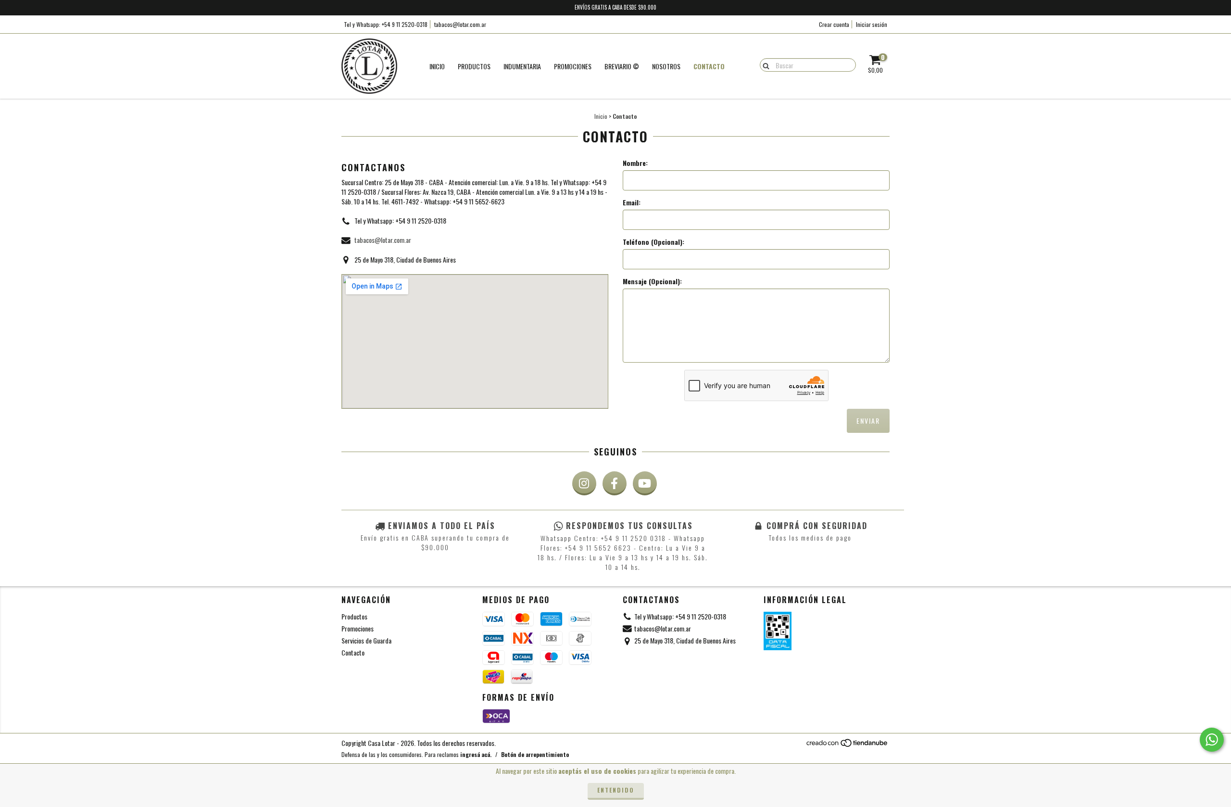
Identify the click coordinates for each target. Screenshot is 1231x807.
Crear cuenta (834, 24)
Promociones (357, 628)
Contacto (709, 66)
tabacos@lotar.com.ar (460, 24)
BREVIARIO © (621, 66)
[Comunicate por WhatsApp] (1212, 740)
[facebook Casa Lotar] (615, 483)
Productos (474, 66)
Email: (632, 202)
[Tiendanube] (847, 745)
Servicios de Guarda (366, 640)
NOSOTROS (666, 66)
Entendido (615, 790)
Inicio (437, 66)
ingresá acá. (475, 754)
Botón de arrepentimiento (535, 754)
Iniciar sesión (871, 24)
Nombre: (635, 163)
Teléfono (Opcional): (653, 242)
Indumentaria (522, 66)
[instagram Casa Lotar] (584, 483)
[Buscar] (764, 64)
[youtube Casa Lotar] (645, 483)
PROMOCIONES (572, 66)
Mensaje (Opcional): (652, 281)
